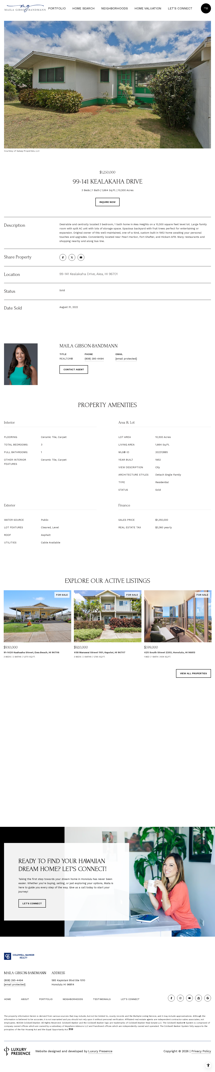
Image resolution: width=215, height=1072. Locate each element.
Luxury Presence (100, 1051)
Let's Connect (130, 999)
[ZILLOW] (198, 998)
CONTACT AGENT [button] (73, 369)
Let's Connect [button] (32, 903)
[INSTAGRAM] (180, 998)
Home (7, 999)
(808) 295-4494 (94, 358)
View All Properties (193, 673)
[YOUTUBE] (189, 998)
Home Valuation (148, 8)
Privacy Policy (201, 1051)
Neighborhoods (114, 8)
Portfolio (57, 8)
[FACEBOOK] (171, 998)
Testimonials (102, 999)
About (25, 999)
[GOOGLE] (207, 998)
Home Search (83, 8)
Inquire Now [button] (107, 202)
